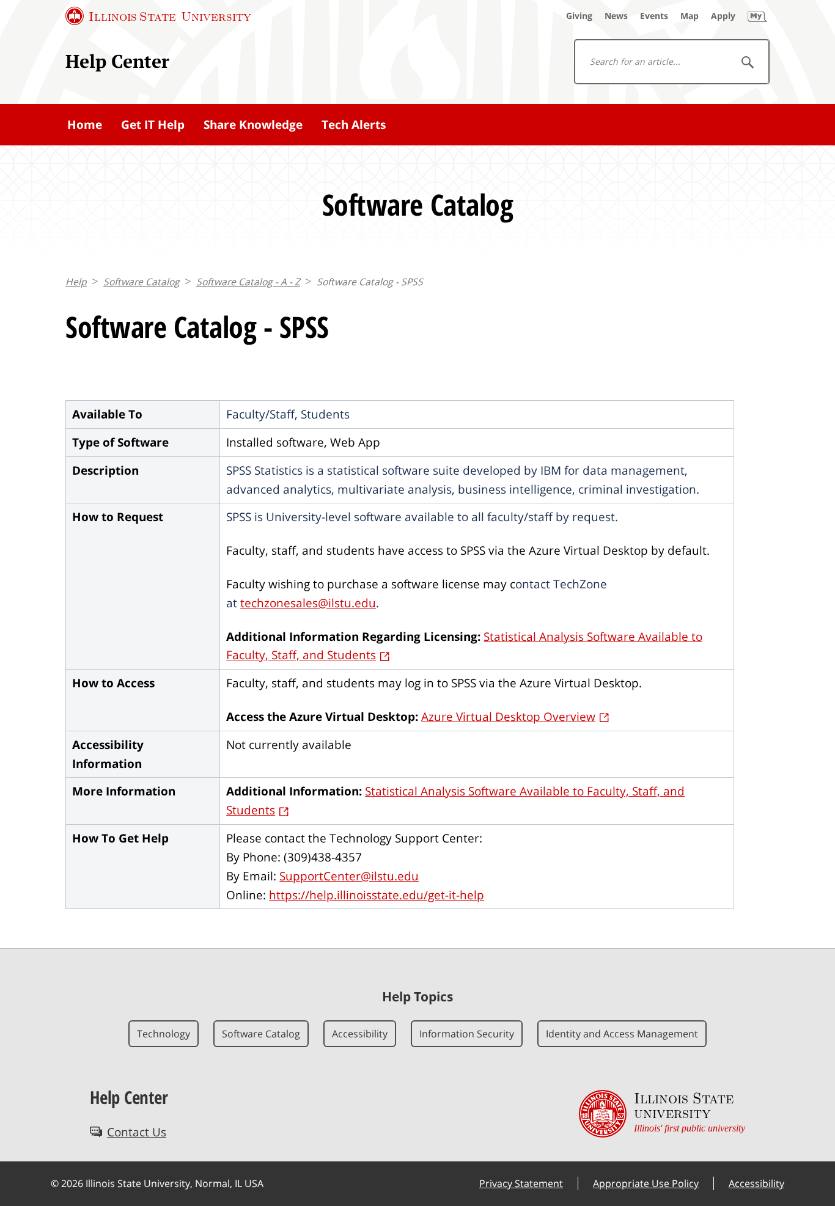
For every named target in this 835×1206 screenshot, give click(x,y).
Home (84, 124)
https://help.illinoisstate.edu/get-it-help (376, 894)
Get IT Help (153, 124)
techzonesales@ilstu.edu (308, 602)
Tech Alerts (354, 124)
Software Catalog (141, 281)
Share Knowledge (253, 124)
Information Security (466, 1033)
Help (76, 281)
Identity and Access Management (622, 1033)
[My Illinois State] (757, 15)
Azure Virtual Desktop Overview (508, 716)
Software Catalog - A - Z (248, 281)
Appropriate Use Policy (646, 1183)
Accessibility (360, 1033)
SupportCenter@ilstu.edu (349, 876)
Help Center (117, 61)
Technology (163, 1033)
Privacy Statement (521, 1183)
